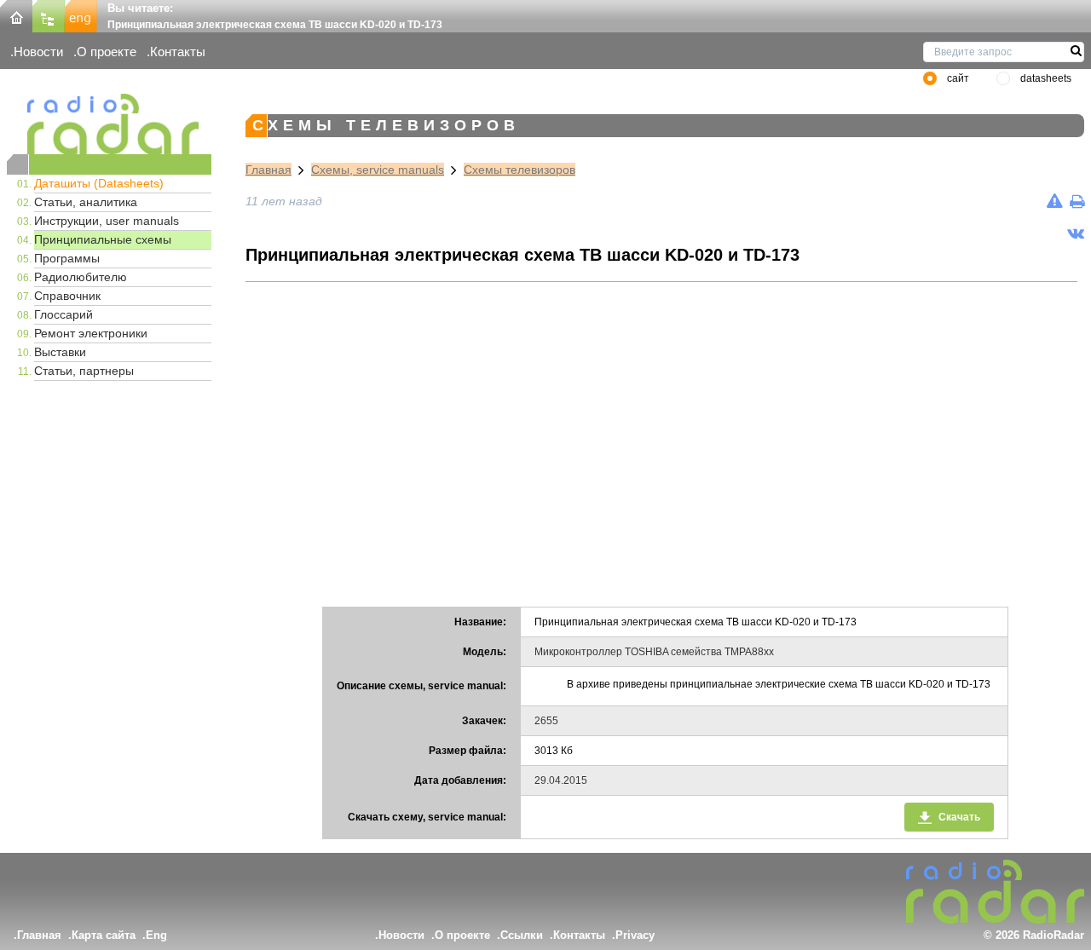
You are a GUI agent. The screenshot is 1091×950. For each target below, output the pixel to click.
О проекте (106, 51)
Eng (156, 935)
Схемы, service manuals (377, 169)
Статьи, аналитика (85, 202)
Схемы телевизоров (519, 169)
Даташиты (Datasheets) (99, 183)
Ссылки (521, 935)
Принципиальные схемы (102, 239)
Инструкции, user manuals (106, 220)
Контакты (177, 51)
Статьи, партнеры (84, 370)
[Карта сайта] (48, 15)
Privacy (635, 935)
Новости (38, 51)
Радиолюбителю (80, 277)
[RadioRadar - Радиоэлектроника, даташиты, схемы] (109, 124)
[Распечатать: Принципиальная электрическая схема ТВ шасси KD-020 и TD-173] (1077, 201)
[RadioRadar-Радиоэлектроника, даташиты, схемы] (16, 15)
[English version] (81, 15)
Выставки (60, 352)
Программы (67, 258)
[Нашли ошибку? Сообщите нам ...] (1055, 201)
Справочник (67, 295)
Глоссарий (63, 314)
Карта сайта (104, 935)
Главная (268, 169)
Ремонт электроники (90, 333)
